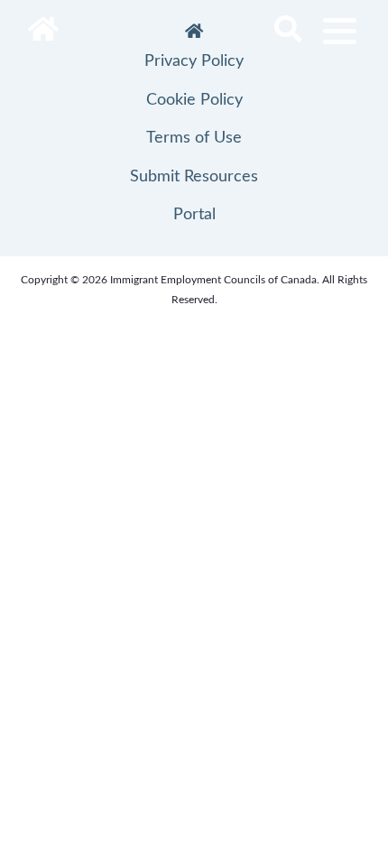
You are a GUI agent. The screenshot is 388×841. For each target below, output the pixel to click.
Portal (194, 215)
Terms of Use (194, 138)
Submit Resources (194, 177)
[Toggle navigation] (339, 31)
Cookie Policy (194, 100)
